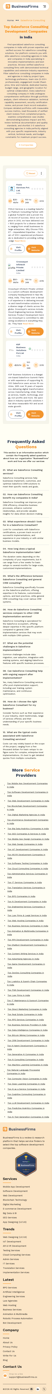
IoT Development (12, 1241)
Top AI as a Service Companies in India (26, 1089)
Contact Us (9, 1351)
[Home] (22, 6)
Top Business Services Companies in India (28, 926)
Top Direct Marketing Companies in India (27, 1009)
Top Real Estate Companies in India (25, 1014)
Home (10, 20)
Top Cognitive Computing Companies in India (26, 1096)
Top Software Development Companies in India (27, 794)
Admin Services (11, 1259)
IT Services (9, 1263)
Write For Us (9, 1355)
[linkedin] (38, 1389)
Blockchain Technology (15, 1200)
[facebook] (31, 1389)
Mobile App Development (16, 1186)
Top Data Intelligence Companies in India (28, 1030)
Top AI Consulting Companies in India (26, 1059)
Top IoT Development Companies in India (28, 849)
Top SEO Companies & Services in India (27, 834)
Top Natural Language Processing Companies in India (23, 1072)
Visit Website (35, 248)
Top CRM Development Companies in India (28, 1040)
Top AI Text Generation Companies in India (28, 1117)
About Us (8, 1342)
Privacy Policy (10, 1347)
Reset (32, 173)
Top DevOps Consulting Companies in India (26, 974)
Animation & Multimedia (15, 1314)
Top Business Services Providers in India (27, 1025)
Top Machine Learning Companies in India (28, 1065)
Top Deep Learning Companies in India (26, 1084)
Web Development (13, 1195)
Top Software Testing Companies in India (28, 863)
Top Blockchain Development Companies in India (27, 808)
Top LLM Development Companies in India (28, 1103)
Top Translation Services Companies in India (26, 889)
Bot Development (12, 1323)
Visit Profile (18, 248)
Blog (5, 1360)
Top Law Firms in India (19, 995)
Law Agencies (10, 1300)
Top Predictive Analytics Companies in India (26, 1110)
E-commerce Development (17, 1208)
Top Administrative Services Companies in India (27, 875)
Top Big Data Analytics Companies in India (28, 828)
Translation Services (13, 1268)
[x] (44, 1389)
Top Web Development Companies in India (28, 801)
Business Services (12, 1309)
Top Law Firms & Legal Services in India (27, 915)
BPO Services (10, 1287)
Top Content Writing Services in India (25, 953)
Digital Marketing (12, 1204)
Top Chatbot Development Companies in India (27, 947)
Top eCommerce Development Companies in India (27, 822)
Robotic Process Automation (18, 1318)
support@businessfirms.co (23, 1377)
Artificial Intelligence (14, 1292)
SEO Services (10, 1217)
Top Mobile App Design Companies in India (28, 839)
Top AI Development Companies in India (27, 901)
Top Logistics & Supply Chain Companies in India (27, 983)
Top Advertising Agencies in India (23, 959)
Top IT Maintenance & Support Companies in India (28, 1002)
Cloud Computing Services (16, 1254)
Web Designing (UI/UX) (15, 1237)
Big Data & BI (10, 1213)
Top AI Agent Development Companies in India (27, 1047)
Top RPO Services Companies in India (26, 1019)
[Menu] (44, 6)
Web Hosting (9, 1305)
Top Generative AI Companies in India (26, 1054)
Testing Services (11, 1250)
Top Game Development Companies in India (26, 966)
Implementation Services (16, 1272)
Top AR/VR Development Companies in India (26, 856)
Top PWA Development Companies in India (28, 990)
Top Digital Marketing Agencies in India (26, 815)
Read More (20, 241)
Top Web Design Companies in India (25, 844)
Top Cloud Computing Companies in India (28, 868)
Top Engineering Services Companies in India (26, 908)
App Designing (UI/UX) (14, 1222)
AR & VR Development (14, 1246)
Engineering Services (14, 1296)
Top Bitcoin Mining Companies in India (26, 1035)
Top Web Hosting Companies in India (25, 920)
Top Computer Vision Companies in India (27, 1078)
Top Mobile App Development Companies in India (27, 785)
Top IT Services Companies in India (25, 882)
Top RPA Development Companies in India (28, 940)
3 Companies (26, 145)
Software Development (15, 1191)
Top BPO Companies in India (21, 896)
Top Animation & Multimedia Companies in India (27, 933)
